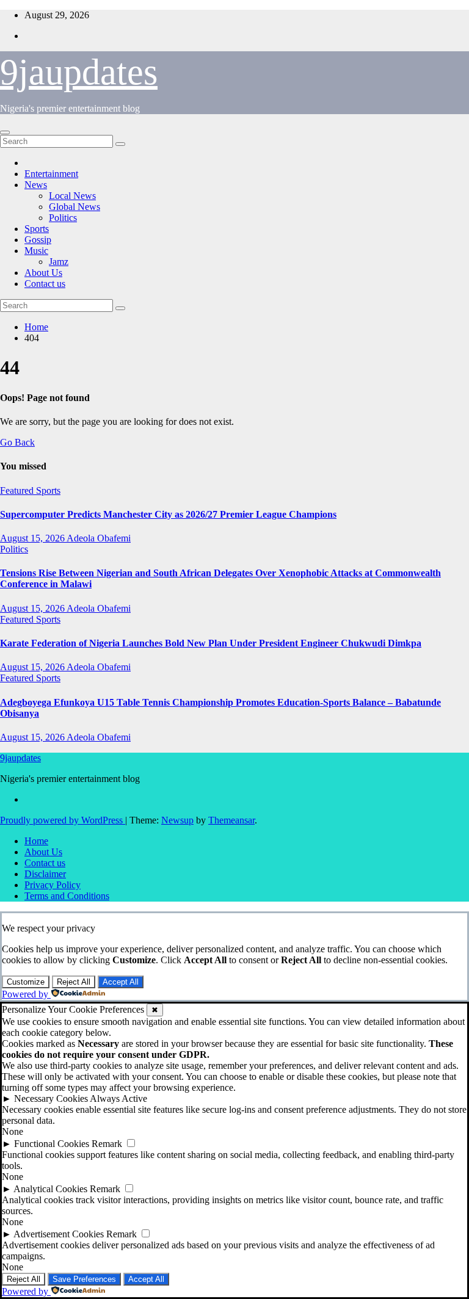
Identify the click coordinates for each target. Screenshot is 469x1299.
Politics (63, 217)
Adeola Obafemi (99, 538)
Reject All (73, 981)
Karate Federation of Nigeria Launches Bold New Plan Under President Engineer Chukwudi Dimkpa (210, 643)
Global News (74, 206)
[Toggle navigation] (5, 132)
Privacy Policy (52, 885)
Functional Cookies (51, 1143)
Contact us (44, 283)
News (35, 184)
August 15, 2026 (33, 538)
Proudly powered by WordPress (62, 820)
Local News (72, 195)
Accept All (121, 981)
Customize (26, 981)
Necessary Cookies (51, 1098)
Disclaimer (45, 874)
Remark (107, 1143)
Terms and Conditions (66, 896)
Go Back (17, 442)
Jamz (58, 261)
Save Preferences (84, 1279)
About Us (43, 272)
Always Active (118, 1098)
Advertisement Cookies (58, 1234)
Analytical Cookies (50, 1189)
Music (36, 250)
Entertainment (51, 173)
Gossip (37, 239)
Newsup (177, 820)
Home (36, 327)
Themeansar (231, 820)
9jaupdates (79, 72)
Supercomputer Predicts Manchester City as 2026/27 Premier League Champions (168, 514)
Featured (18, 490)
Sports (36, 228)
